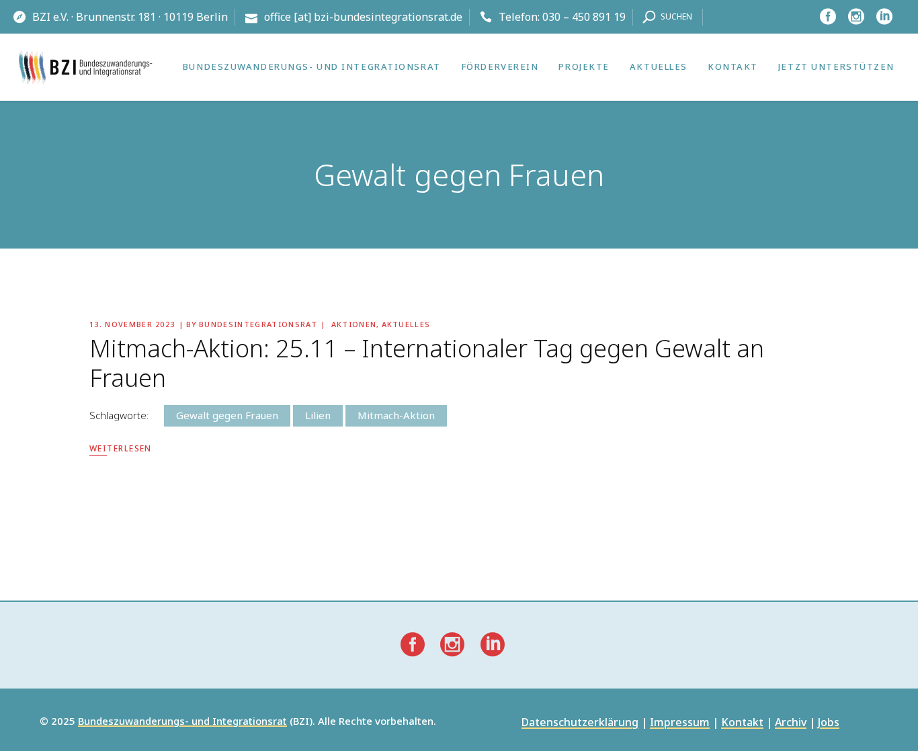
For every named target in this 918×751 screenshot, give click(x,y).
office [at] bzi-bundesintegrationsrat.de (363, 16)
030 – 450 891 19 (584, 16)
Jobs (828, 723)
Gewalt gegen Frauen (227, 415)
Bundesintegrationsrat (258, 324)
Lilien (318, 415)
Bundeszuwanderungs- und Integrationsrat (182, 721)
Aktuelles (406, 324)
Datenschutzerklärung (579, 723)
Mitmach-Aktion (396, 415)
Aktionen (354, 324)
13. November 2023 (132, 324)
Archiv (790, 723)
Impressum (680, 723)
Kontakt (742, 723)
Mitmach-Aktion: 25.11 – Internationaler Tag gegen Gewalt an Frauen (426, 363)
